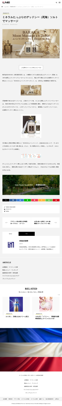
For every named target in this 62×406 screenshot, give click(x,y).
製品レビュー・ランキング (10, 270)
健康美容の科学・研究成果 (10, 273)
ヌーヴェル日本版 (25, 399)
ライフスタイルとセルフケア (10, 275)
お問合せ (57, 399)
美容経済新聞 (12, 207)
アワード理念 (17, 399)
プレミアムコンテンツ (8, 278)
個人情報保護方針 (49, 399)
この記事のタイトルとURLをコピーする (31, 67)
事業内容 (10, 399)
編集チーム (41, 399)
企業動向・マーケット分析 (10, 267)
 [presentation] (59, 294)
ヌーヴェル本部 (34, 399)
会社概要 (5, 399)
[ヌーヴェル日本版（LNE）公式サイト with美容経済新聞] (6, 2)
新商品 (7, 211)
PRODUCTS (8, 209)
